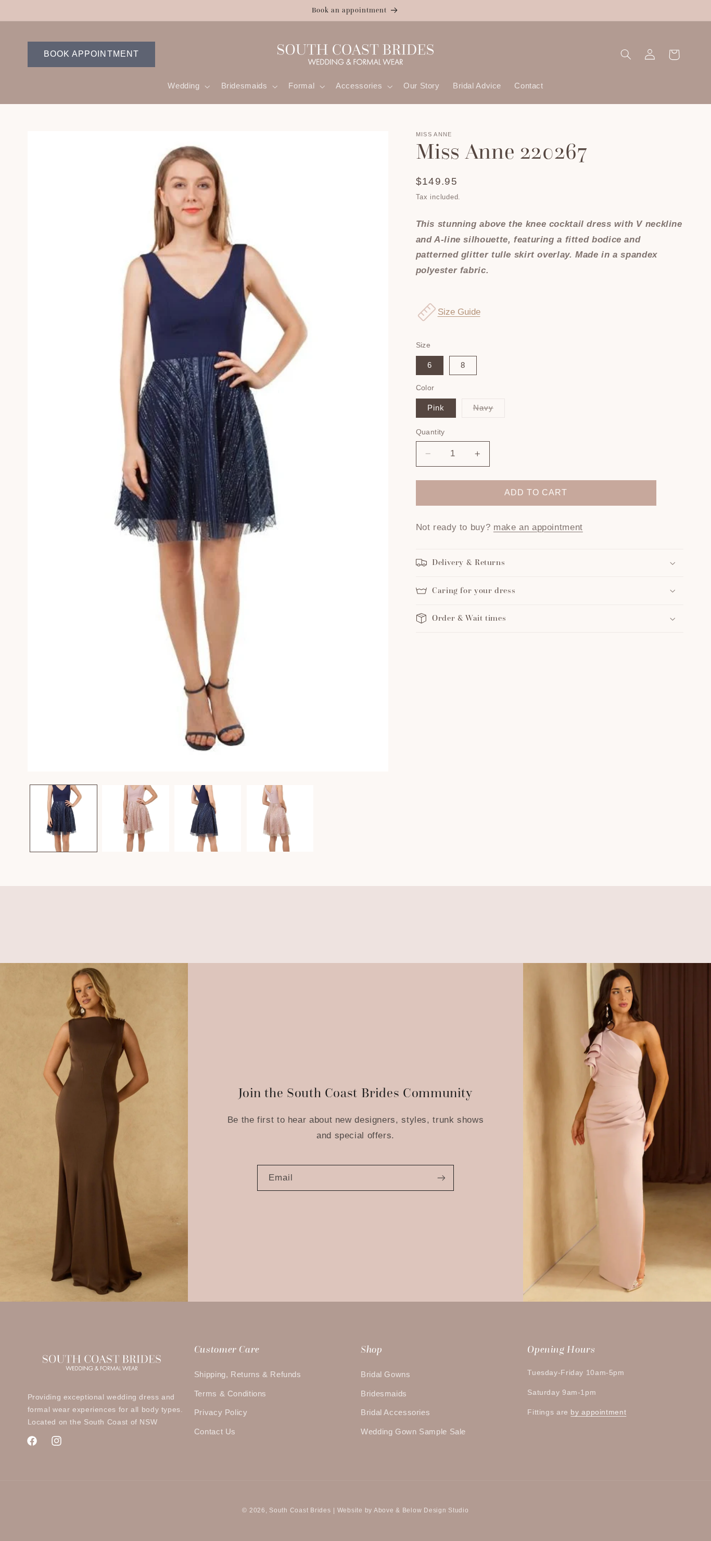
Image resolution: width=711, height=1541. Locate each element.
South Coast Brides (300, 1510)
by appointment (598, 1412)
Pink (436, 408)
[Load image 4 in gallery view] (280, 818)
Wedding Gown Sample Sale (413, 1432)
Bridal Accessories (395, 1412)
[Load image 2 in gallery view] (135, 818)
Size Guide (459, 312)
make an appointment (538, 527)
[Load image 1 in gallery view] (63, 818)
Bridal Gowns (386, 1374)
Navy (489, 410)
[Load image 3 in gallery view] (207, 818)
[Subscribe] (441, 1177)
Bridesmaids (384, 1394)
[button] (187, 86)
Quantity (430, 432)
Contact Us (215, 1432)
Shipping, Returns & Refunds (247, 1374)
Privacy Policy (221, 1412)
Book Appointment (91, 53)
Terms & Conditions (230, 1394)
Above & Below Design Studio (421, 1510)
